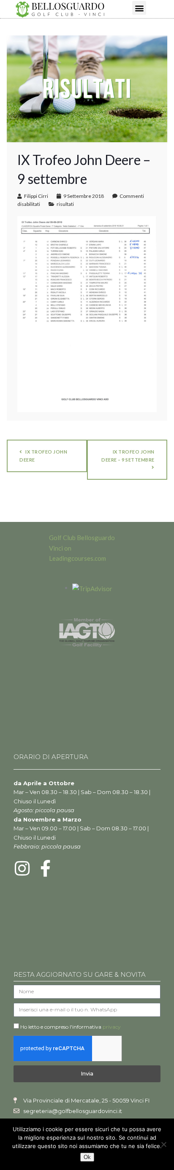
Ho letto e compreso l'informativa (70, 1027)
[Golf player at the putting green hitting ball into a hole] (87, 88)
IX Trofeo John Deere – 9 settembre (128, 455)
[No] (163, 1144)
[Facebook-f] (45, 868)
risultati (65, 204)
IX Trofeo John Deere (43, 455)
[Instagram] (22, 868)
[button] (139, 8)
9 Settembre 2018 (83, 196)
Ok (87, 1157)
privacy (112, 1027)
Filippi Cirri (36, 196)
